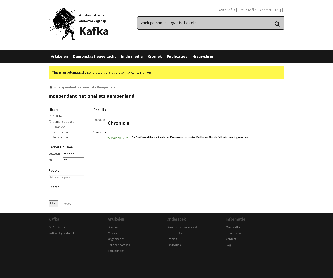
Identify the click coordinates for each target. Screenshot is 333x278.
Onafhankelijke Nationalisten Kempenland (160, 137)
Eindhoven (202, 137)
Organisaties (116, 239)
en (50, 160)
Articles (58, 116)
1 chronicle (99, 119)
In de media (132, 56)
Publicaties (177, 56)
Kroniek (155, 56)
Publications (60, 137)
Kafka (94, 31)
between (54, 153)
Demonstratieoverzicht (94, 56)
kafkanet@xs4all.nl (61, 233)
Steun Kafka (247, 10)
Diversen (113, 227)
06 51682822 (57, 227)
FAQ (278, 10)
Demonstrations (63, 121)
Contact (265, 10)
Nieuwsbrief (203, 56)
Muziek (112, 233)
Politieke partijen (119, 245)
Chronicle (59, 127)
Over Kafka (227, 10)
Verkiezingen (116, 251)
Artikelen (59, 56)
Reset (67, 203)
